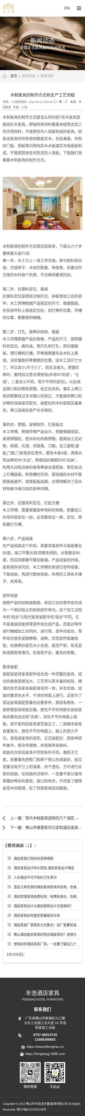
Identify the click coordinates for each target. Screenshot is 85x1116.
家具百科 (47, 76)
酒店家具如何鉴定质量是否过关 (37, 915)
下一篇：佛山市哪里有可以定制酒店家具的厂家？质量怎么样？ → (46, 828)
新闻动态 (28, 76)
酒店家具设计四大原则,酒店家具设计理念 (44, 868)
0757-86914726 (45, 1035)
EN (67, 8)
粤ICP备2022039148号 (31, 1109)
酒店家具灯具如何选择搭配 (33, 858)
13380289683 (45, 1039)
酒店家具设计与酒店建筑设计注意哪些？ (43, 906)
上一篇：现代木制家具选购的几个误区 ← (44, 818)
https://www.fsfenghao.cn (45, 1047)
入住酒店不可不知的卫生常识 (35, 877)
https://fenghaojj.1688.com (45, 1054)
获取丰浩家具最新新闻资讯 (42, 48)
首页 (13, 76)
